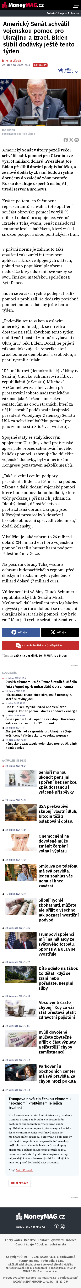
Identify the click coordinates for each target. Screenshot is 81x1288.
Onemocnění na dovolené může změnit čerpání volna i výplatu (54, 844)
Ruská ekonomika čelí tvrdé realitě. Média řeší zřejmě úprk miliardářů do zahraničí (41, 684)
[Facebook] (66, 140)
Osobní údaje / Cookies (31, 1244)
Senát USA (45, 655)
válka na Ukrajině (25, 655)
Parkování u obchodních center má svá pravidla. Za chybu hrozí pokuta (57, 1074)
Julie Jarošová (11, 60)
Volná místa (58, 1244)
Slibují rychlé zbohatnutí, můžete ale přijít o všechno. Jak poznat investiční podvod (59, 910)
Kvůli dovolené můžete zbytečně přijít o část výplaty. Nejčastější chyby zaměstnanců (57, 1042)
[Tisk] (76, 140)
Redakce (30, 1240)
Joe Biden (60, 655)
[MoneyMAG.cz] (23, 5)
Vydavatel (57, 1240)
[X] (71, 140)
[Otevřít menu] (75, 5)
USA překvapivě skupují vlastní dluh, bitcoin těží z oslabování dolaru (58, 814)
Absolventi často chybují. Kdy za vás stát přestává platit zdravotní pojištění (57, 1010)
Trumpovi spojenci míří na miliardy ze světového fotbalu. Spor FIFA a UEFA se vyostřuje (57, 944)
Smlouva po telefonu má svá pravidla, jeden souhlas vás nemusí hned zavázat (59, 876)
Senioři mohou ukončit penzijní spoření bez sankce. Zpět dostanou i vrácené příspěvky (58, 782)
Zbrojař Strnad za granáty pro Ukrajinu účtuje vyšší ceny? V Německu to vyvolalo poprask (38, 733)
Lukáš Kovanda (24, 1170)
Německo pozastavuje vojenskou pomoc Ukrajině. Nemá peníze (41, 746)
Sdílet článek (68, 71)
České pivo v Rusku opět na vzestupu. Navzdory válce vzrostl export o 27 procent (40, 721)
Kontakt (43, 1240)
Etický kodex (13, 1240)
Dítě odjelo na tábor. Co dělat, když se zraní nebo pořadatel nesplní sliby (58, 978)
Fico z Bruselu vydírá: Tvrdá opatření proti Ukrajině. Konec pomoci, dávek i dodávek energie (41, 709)
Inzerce (71, 1240)
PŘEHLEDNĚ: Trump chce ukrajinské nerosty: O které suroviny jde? (38, 697)
